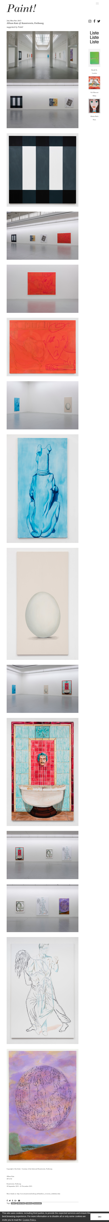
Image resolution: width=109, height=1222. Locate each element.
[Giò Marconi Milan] (94, 82)
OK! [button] (99, 1217)
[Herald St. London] (94, 57)
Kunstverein (37, 1203)
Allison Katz (20, 1203)
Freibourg (29, 1203)
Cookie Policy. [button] (29, 1220)
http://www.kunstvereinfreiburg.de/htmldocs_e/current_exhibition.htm (38, 1193)
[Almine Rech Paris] (94, 105)
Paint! (13, 1203)
